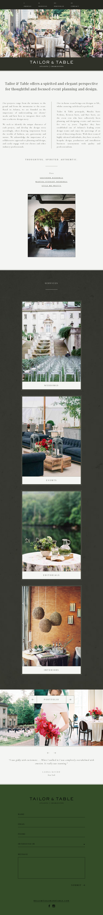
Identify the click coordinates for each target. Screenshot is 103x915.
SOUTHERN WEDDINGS (51, 178)
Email (21, 824)
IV (75, 4)
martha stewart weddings (51, 181)
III (59, 4)
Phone (22, 834)
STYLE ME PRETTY (51, 185)
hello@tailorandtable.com (51, 901)
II (42, 4)
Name (21, 814)
